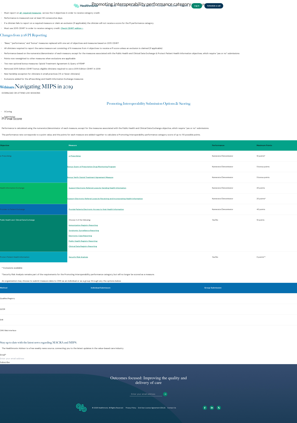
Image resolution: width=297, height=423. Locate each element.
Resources (172, 6)
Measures (184, 6)
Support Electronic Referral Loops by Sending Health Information (97, 188)
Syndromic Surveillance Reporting (84, 230)
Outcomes (134, 6)
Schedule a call (213, 6)
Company (161, 6)
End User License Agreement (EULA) (151, 408)
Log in (196, 6)
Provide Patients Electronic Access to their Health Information (96, 209)
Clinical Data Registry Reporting (83, 246)
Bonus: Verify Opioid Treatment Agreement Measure (90, 177)
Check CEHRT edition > (72, 28)
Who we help (111, 6)
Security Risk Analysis (78, 257)
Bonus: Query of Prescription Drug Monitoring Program (91, 166)
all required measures (30, 13)
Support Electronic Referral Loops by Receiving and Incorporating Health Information (105, 198)
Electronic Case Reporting (80, 236)
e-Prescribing (75, 156)
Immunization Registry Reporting (83, 225)
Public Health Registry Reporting (83, 241)
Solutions (123, 6)
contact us (171, 408)
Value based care (148, 6)
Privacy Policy (131, 408)
